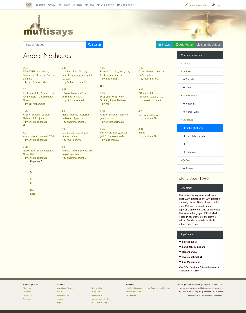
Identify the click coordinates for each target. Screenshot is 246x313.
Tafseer (189, 168)
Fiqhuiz (60, 302)
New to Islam (96, 288)
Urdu (188, 87)
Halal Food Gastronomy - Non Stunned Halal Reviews (148, 288)
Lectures (186, 71)
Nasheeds (187, 120)
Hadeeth (189, 103)
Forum (59, 292)
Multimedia (126, 4)
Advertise (27, 299)
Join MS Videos (210, 44)
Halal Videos (96, 295)
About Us (27, 288)
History (186, 63)
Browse (166, 44)
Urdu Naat (190, 152)
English (189, 79)
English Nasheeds (195, 136)
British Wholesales (133, 292)
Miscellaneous (189, 95)
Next (32, 190)
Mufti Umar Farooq (99, 302)
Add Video (186, 44)
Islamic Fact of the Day (100, 299)
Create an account (198, 5)
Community (106, 4)
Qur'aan (186, 160)
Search (96, 44)
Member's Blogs (63, 295)
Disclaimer (27, 292)
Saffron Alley (131, 295)
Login (218, 5)
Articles (60, 299)
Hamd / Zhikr (192, 111)
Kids (188, 144)
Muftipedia (95, 292)
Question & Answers (65, 288)
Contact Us (27, 295)
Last (32, 193)
